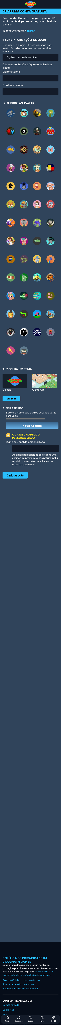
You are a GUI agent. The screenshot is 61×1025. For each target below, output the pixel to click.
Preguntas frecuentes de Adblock (20, 988)
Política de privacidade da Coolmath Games (25, 959)
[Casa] (30, 4)
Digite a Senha (11, 71)
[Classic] (15, 381)
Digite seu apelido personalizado (25, 442)
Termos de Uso (32, 980)
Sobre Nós (8, 1009)
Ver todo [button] (11, 398)
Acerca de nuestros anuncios (18, 984)
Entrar (31, 30)
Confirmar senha (13, 85)
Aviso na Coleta (11, 980)
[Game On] (44, 381)
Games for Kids (11, 1004)
